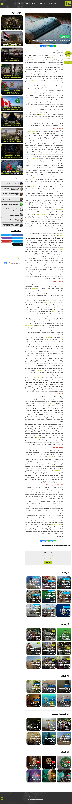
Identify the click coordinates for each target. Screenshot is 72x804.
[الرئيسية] (68, 4)
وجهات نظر (36, 4)
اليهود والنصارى (40, 215)
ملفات (26, 4)
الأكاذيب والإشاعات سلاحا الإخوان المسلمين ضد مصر (10, 204)
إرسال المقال (48, 562)
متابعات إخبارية (43, 4)
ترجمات (31, 4)
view (70, 577)
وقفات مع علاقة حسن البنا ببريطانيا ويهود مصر (11, 199)
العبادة (38, 438)
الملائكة (38, 370)
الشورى (61, 209)
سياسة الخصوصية (38, 797)
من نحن (45, 797)
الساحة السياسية (32, 81)
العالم (53, 311)
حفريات (68, 58)
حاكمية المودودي (63, 545)
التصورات (48, 337)
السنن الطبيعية (50, 274)
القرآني (49, 403)
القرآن (61, 74)
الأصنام (35, 177)
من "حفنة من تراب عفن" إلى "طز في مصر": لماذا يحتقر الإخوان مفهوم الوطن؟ (10, 188)
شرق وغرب (14, 4)
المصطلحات (42, 114)
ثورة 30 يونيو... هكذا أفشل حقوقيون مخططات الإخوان (11, 219)
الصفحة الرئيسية (55, 4)
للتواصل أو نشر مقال (29, 797)
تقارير (49, 4)
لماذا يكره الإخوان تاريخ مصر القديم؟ (13, 183)
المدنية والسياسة (30, 325)
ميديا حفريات (21, 4)
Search (2, 4)
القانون (51, 462)
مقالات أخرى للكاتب (68, 62)
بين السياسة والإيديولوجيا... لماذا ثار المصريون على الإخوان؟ (11, 194)
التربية (34, 288)
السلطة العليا (58, 471)
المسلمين (52, 58)
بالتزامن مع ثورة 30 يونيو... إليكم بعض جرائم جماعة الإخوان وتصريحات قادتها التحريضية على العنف (11, 224)
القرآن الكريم (34, 93)
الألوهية (60, 235)
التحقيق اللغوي (31, 131)
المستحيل (45, 152)
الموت (51, 457)
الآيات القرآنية (35, 378)
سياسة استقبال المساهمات (48, 559)
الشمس (60, 249)
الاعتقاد (32, 187)
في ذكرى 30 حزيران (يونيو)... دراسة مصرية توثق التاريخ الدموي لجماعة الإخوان (11, 214)
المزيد (9, 4)
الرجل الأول (35, 159)
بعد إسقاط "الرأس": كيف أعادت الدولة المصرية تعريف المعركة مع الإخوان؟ (10, 209)
